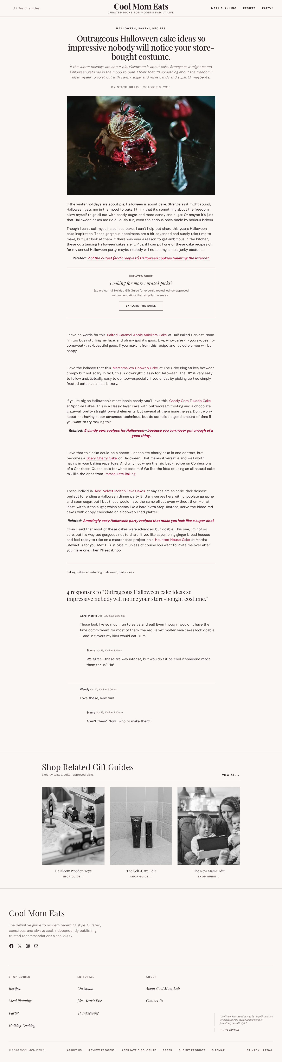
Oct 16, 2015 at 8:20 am (109, 712)
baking (71, 572)
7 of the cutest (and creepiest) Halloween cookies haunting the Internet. (148, 258)
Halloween (126, 28)
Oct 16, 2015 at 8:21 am (109, 650)
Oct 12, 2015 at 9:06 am (103, 689)
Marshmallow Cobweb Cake (135, 368)
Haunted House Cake (172, 539)
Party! (144, 28)
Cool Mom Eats (141, 6)
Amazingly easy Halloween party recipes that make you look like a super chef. (148, 520)
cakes (81, 572)
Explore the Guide (144, 307)
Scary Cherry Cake (102, 458)
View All (231, 775)
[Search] (15, 8)
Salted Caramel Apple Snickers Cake (137, 335)
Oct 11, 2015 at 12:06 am (111, 616)
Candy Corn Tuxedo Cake (190, 400)
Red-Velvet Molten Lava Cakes (120, 491)
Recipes (159, 28)
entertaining (94, 572)
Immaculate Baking (120, 474)
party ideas (126, 572)
